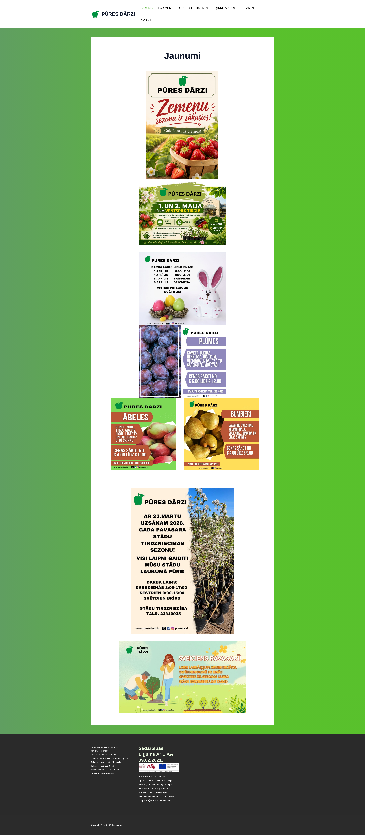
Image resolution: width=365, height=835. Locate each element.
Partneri (251, 8)
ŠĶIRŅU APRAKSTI (226, 8)
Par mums (165, 8)
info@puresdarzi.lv (106, 773)
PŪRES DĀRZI (118, 14)
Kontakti (148, 19)
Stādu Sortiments (193, 8)
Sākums (147, 8)
